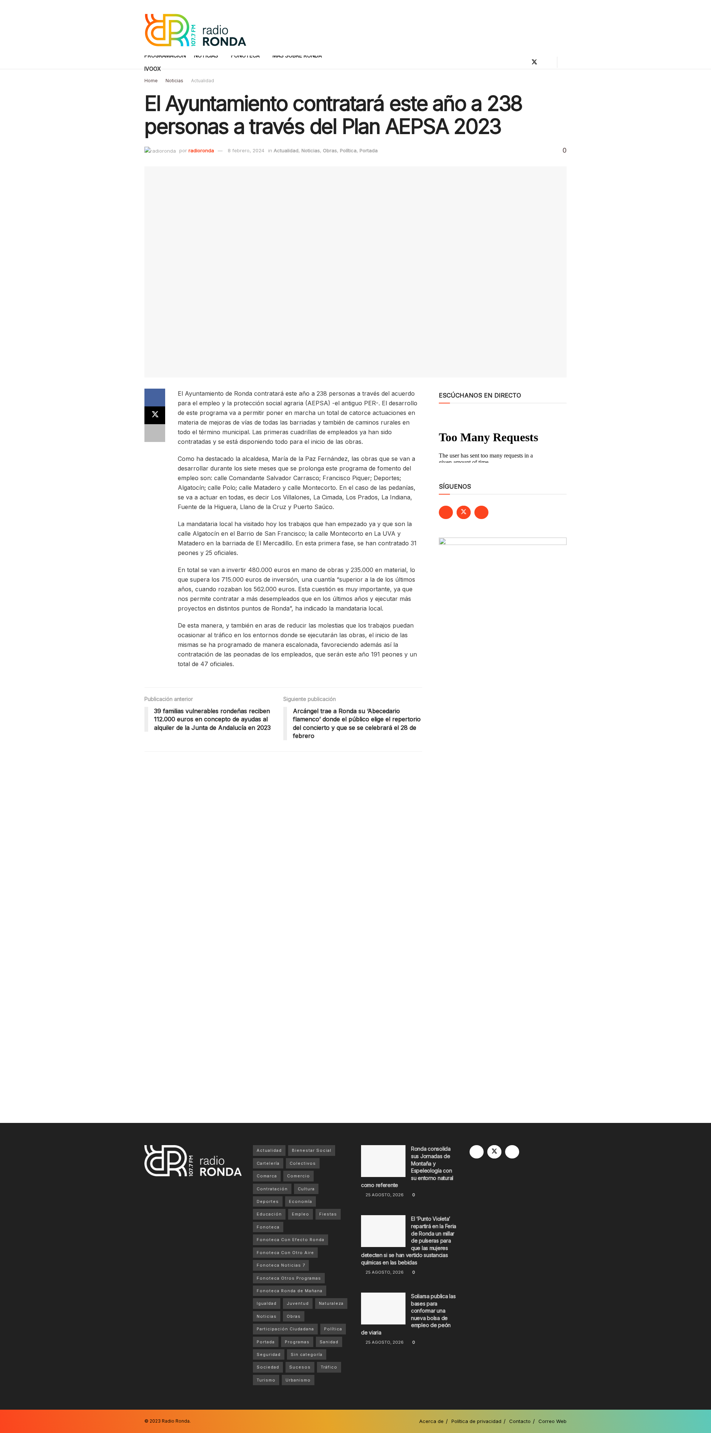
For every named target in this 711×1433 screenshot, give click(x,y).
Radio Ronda (176, 1421)
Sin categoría (307, 1354)
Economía (300, 1201)
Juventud (298, 1303)
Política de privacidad (476, 1421)
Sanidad (329, 1341)
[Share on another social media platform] (154, 433)
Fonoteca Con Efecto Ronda (290, 1239)
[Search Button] (564, 62)
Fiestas (328, 1214)
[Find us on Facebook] (522, 62)
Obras (330, 150)
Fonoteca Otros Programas (289, 1278)
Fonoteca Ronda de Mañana (290, 1290)
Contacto (520, 1421)
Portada (369, 150)
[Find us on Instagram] (547, 62)
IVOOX (152, 69)
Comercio (298, 1175)
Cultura (306, 1188)
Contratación (272, 1188)
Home (151, 80)
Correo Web (552, 1421)
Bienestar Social (311, 1150)
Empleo (300, 1214)
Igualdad (267, 1303)
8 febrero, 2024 (246, 150)
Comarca (267, 1175)
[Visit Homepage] (195, 28)
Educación (269, 1214)
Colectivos (303, 1163)
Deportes (268, 1201)
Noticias (174, 80)
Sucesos (300, 1367)
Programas (297, 1341)
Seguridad (269, 1354)
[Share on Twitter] (154, 415)
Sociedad (268, 1367)
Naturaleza (331, 1303)
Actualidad (202, 80)
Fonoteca (268, 1227)
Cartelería (268, 1163)
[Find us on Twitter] (534, 62)
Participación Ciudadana (285, 1328)
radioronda (201, 150)
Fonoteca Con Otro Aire (285, 1252)
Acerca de (431, 1421)
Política (348, 150)
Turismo (266, 1380)
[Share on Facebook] (154, 397)
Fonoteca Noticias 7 (281, 1265)
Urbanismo (298, 1380)
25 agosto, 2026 (384, 1194)
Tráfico (329, 1367)
